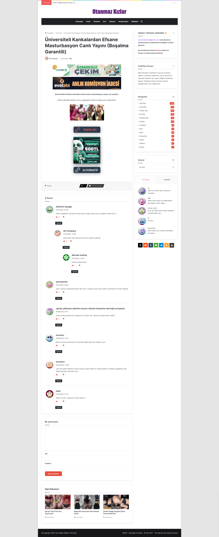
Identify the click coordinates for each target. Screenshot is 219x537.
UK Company (53, 58)
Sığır (149, 198)
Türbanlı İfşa (143, 118)
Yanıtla (58, 223)
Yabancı (112, 21)
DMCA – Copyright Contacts (133, 533)
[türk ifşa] (109, 11)
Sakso (141, 140)
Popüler (167, 180)
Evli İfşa (142, 114)
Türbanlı (96, 21)
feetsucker (151, 228)
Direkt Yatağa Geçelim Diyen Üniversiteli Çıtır (69, 3)
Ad (46, 454)
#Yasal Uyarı (123, 21)
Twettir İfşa (143, 110)
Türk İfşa (58, 33)
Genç (141, 132)
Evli (104, 21)
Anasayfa (79, 21)
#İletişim (135, 21)
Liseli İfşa (142, 107)
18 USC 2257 (148, 533)
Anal (141, 129)
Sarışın (141, 147)
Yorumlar (145, 180)
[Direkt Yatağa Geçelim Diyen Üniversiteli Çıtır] (116, 502)
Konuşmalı (143, 136)
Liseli (88, 21)
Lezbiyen (142, 125)
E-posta (48, 463)
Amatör (142, 121)
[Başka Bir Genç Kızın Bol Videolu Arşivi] (87, 502)
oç (148, 188)
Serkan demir (152, 208)
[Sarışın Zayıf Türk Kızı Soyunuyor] (58, 502)
